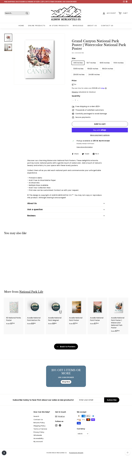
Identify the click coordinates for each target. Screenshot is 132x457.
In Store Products (59, 26)
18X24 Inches (107, 68)
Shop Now (66, 382)
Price (74, 80)
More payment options (100, 135)
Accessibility (38, 438)
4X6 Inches (78, 63)
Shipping (75, 92)
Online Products (36, 26)
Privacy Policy (39, 432)
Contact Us (107, 26)
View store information (85, 147)
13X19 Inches (78, 68)
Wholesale (78, 26)
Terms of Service (40, 429)
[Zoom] (39, 59)
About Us (92, 26)
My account (38, 441)
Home (21, 26)
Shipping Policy (39, 426)
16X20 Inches (92, 68)
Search (36, 416)
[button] (4, 452)
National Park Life (31, 291)
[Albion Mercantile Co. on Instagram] (56, 425)
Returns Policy (39, 423)
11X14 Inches (119, 63)
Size (73, 58)
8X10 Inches (105, 63)
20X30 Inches (79, 74)
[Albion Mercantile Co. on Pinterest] (60, 425)
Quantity (76, 96)
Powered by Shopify (76, 453)
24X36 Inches (94, 74)
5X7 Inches (91, 63)
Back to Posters (67, 346)
